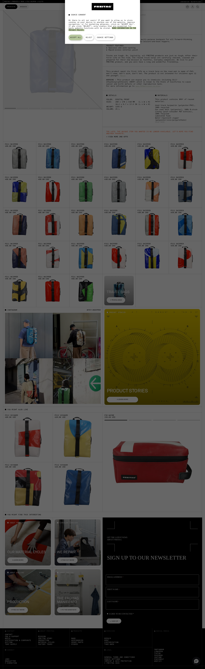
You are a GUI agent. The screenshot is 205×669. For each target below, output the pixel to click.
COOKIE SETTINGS (105, 37)
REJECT (89, 37)
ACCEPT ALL (75, 37)
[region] (102, 22)
